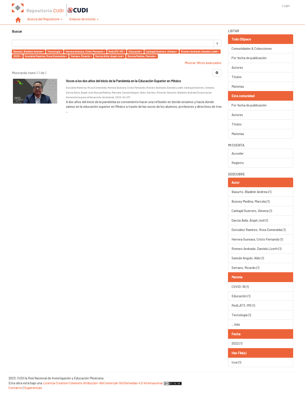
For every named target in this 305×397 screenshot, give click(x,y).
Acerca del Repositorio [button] (43, 19)
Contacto (15, 388)
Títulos (237, 77)
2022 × (17, 56)
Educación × (135, 51)
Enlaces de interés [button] (82, 19)
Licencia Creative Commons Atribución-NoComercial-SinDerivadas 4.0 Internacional (103, 383)
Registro (238, 163)
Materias (238, 86)
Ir (217, 43)
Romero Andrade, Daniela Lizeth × (200, 51)
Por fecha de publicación (249, 58)
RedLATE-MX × (117, 51)
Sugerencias (33, 388)
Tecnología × (54, 51)
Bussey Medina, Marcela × (142, 56)
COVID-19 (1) (240, 287)
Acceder (238, 153)
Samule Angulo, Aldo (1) (248, 258)
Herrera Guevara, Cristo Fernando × (85, 51)
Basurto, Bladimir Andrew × (28, 51)
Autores (237, 67)
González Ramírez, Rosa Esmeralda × (46, 56)
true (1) (236, 362)
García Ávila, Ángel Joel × (109, 56)
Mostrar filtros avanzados (203, 63)
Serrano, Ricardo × (81, 56)
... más (236, 324)
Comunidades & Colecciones (252, 48)
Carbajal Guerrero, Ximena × (161, 51)
